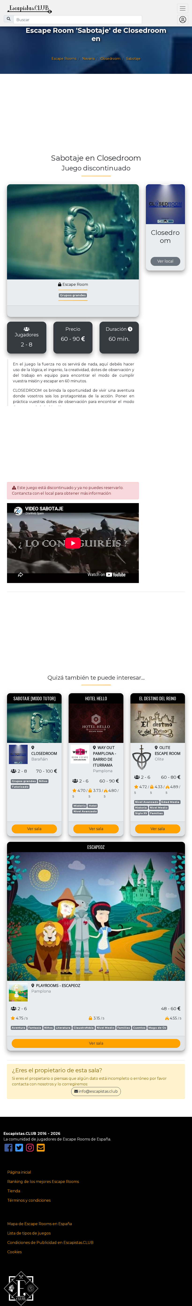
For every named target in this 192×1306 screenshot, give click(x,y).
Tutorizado (20, 786)
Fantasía (34, 1027)
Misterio (80, 805)
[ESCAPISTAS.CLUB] (29, 8)
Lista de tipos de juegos (29, 1233)
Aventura (18, 1027)
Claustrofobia (84, 1027)
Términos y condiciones (29, 1200)
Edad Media (170, 802)
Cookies (14, 1252)
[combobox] (77, 19)
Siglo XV (141, 813)
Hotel (93, 805)
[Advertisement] (96, 116)
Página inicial (19, 1172)
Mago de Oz (157, 1027)
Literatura (63, 1027)
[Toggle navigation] (182, 8)
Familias (156, 813)
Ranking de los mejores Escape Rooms (43, 1181)
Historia (141, 807)
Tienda (13, 1191)
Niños (43, 781)
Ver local (165, 261)
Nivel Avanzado (85, 811)
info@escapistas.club (98, 1091)
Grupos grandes (73, 295)
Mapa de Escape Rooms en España (39, 1224)
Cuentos (139, 1027)
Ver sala (34, 829)
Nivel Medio (158, 807)
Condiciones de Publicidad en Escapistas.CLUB (50, 1242)
